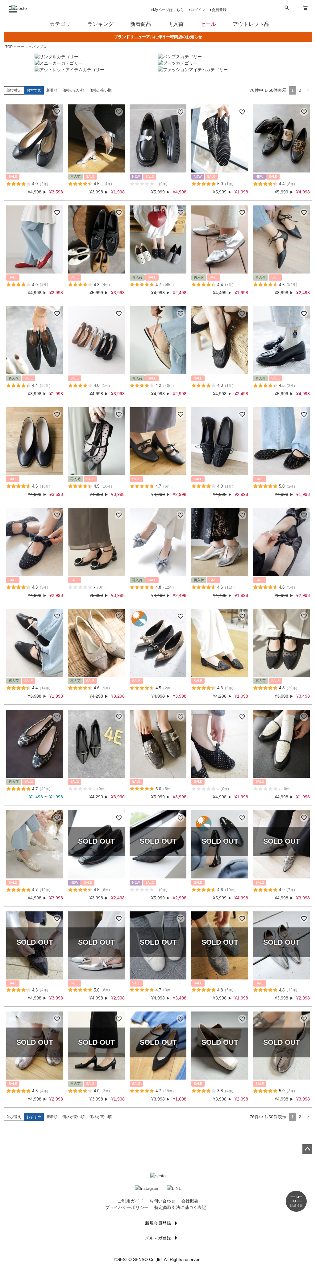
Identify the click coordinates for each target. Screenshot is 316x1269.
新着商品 (140, 24)
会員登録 (219, 10)
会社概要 (189, 1200)
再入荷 (176, 24)
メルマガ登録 (158, 1237)
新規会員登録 (158, 1223)
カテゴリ (60, 24)
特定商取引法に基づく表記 (180, 1207)
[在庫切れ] (96, 844)
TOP (9, 47)
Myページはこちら (168, 10)
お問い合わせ (162, 1200)
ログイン (197, 10)
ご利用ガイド (130, 1200)
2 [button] (300, 90)
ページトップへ (307, 1149)
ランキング (100, 24)
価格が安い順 (73, 90)
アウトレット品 (251, 24)
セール (208, 24)
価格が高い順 (100, 90)
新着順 (51, 90)
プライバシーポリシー (126, 1207)
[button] (308, 90)
